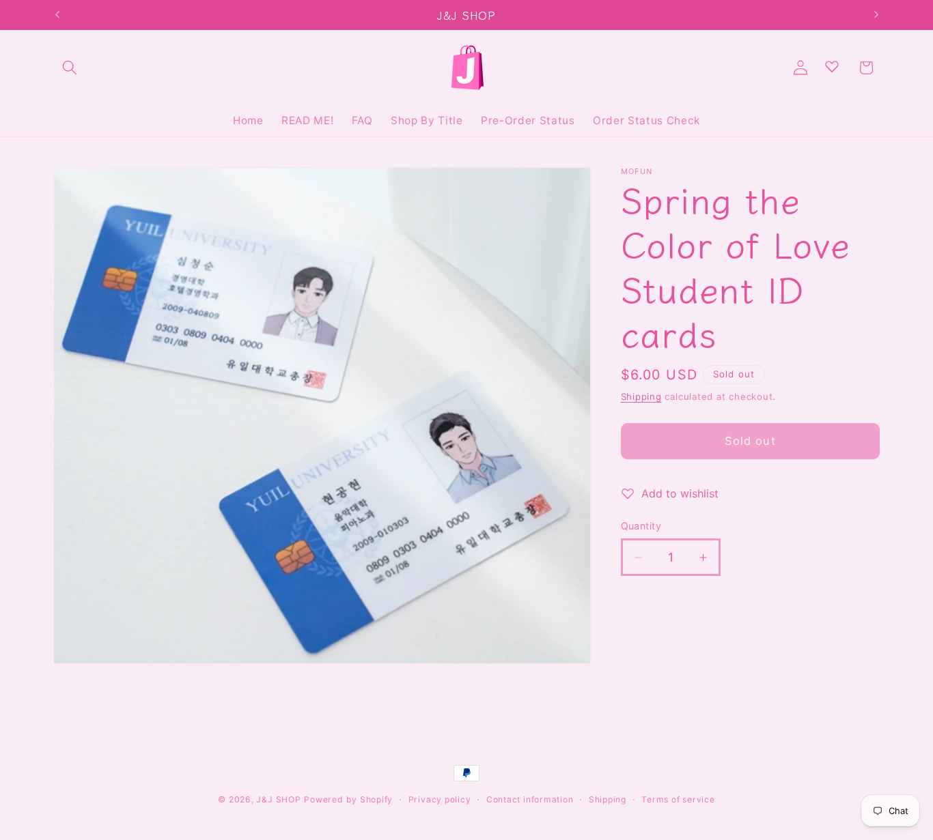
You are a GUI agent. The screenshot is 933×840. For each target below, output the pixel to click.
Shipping (641, 396)
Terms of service (677, 799)
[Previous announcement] (57, 15)
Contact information (530, 799)
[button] (69, 67)
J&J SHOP (278, 799)
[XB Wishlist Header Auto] (832, 66)
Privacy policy (439, 799)
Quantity (641, 526)
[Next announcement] (876, 15)
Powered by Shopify (348, 799)
